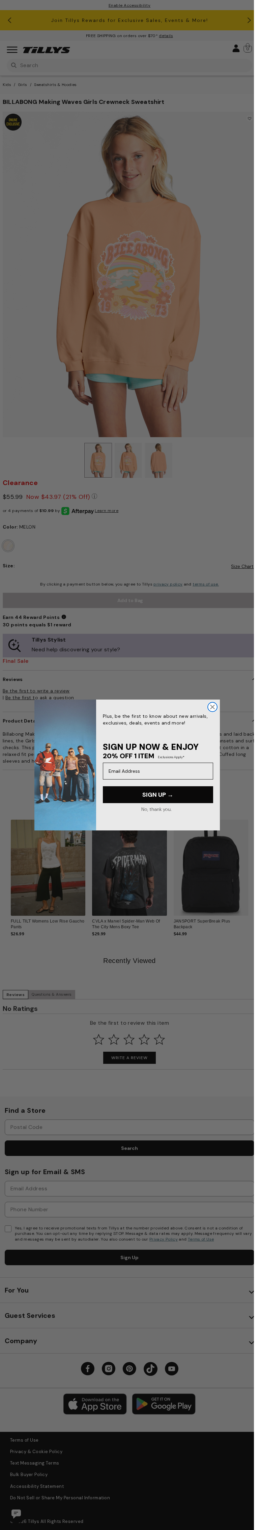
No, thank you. (156, 809)
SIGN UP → (157, 795)
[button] (252, 865)
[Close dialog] (212, 707)
